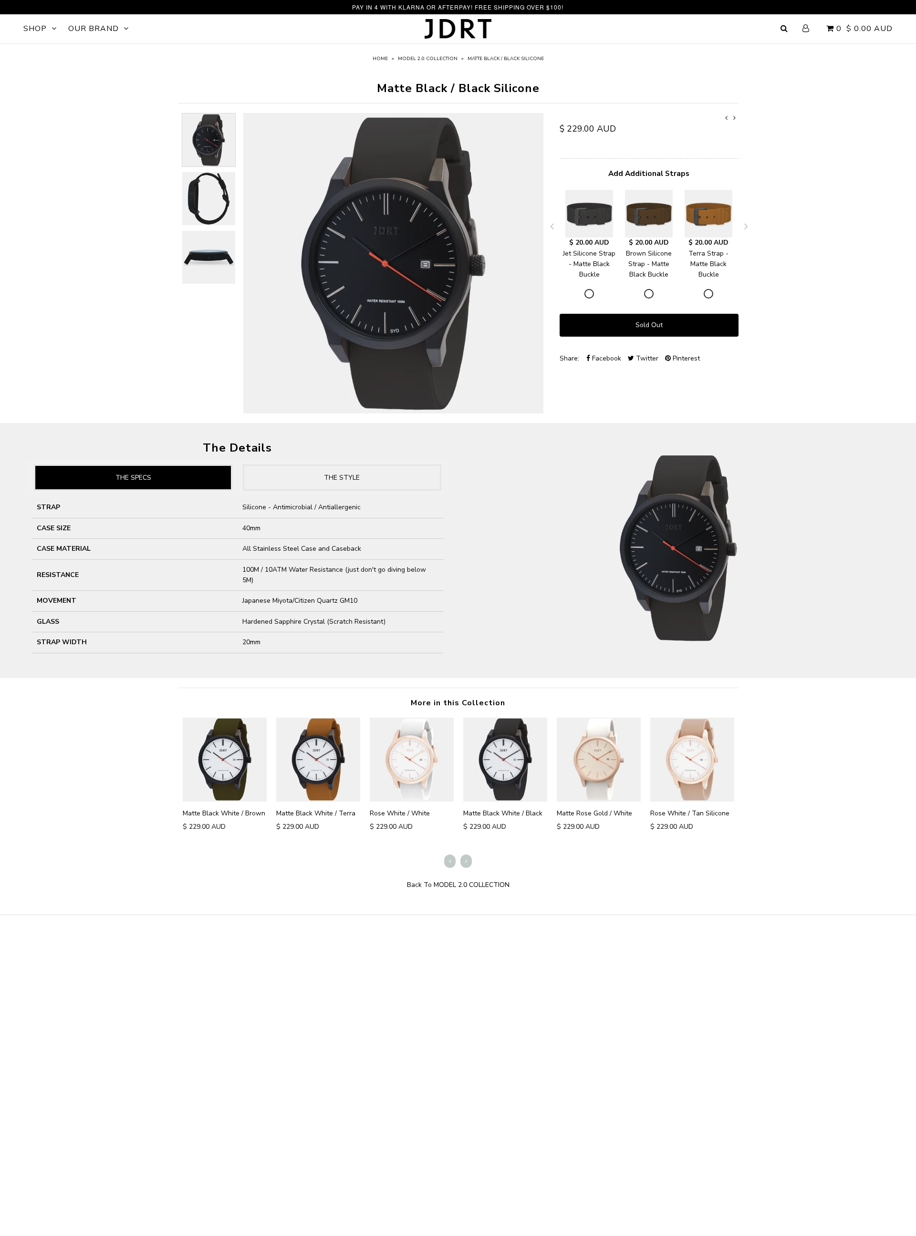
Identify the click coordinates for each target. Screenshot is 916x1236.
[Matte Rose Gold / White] (599, 760)
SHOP (35, 28)
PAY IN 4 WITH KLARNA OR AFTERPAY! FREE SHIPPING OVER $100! (457, 7)
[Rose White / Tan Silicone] (692, 760)
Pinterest (685, 358)
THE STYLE (342, 477)
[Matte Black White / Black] (505, 760)
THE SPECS (133, 477)
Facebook (605, 358)
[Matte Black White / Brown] (225, 760)
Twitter (646, 358)
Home (380, 58)
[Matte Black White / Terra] (318, 760)
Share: (569, 358)
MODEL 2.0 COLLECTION (428, 58)
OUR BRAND (93, 28)
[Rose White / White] (412, 760)
